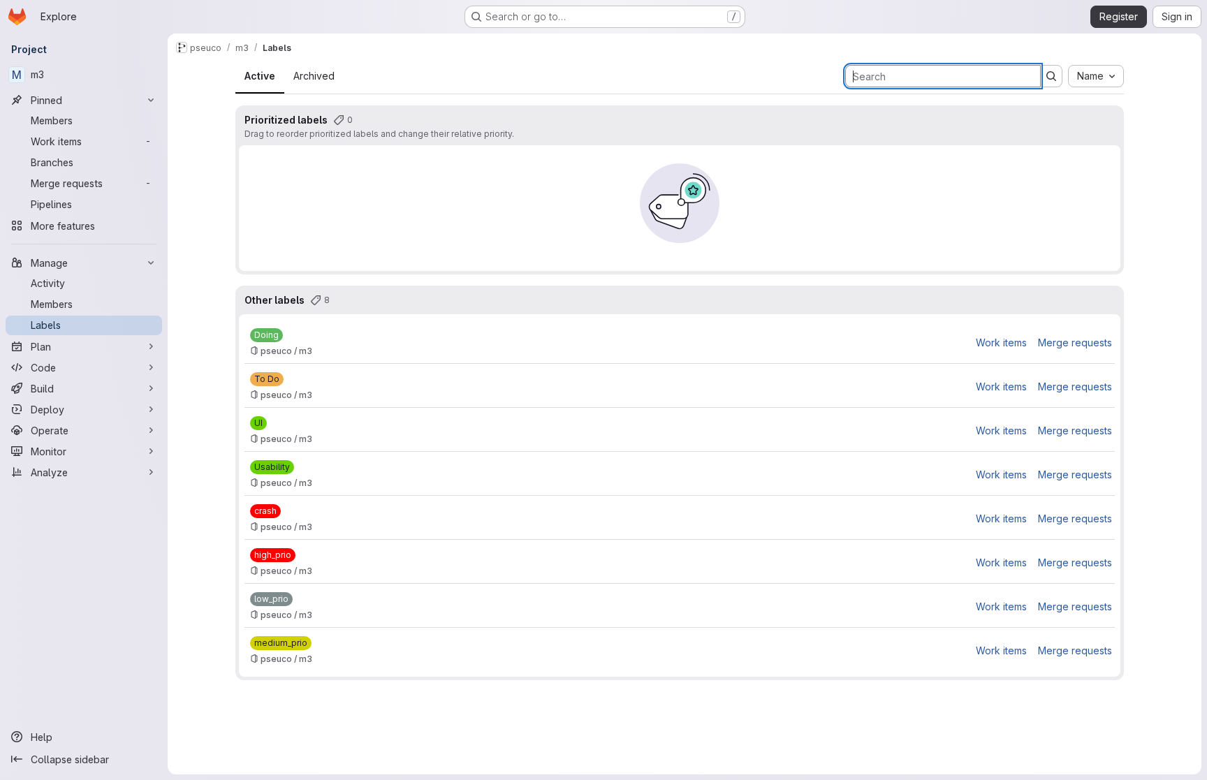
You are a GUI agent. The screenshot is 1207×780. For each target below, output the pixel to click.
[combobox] (1096, 76)
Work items (1001, 342)
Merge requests (1075, 342)
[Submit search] (1051, 76)
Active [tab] (259, 76)
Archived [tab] (314, 76)
